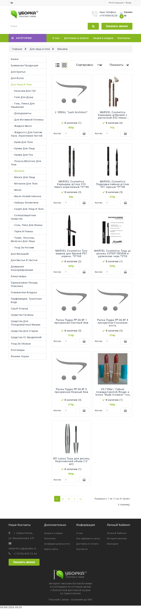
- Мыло (16, 190)
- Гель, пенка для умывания (23, 105)
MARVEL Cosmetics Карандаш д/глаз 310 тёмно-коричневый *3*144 (71, 184)
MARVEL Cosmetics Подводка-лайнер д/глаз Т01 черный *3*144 (112, 184)
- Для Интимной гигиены (27, 119)
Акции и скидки (103, 38)
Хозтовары (18, 350)
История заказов (117, 538)
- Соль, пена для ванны (27, 225)
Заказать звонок (117, 26)
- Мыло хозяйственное (26, 196)
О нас (56, 38)
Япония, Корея (20, 356)
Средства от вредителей (26, 337)
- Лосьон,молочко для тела (26, 163)
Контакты (124, 38)
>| (80, 499)
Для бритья (18, 71)
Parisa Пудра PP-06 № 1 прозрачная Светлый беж (71, 321)
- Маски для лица (23, 177)
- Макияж (18, 171)
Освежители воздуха (24, 292)
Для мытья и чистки (24, 260)
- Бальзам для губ (23, 90)
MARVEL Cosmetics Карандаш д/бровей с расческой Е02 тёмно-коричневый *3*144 (112, 116)
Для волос (17, 78)
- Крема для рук (22, 154)
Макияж (62, 49)
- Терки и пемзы (22, 231)
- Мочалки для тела (24, 183)
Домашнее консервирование (22, 268)
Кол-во (57, 133)
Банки (15, 59)
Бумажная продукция (24, 65)
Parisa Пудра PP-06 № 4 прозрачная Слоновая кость (112, 322)
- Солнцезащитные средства (23, 217)
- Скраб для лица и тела (27, 209)
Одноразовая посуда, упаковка (24, 284)
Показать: (117, 65)
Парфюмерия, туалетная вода (26, 300)
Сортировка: (85, 65)
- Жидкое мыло (21, 126)
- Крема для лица (23, 148)
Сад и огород (19, 308)
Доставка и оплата (76, 38)
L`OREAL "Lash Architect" (71, 112)
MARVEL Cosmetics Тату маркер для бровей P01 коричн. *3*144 (71, 253)
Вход (128, 2)
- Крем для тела (22, 142)
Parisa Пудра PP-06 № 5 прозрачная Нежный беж (71, 391)
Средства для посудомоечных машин (25, 323)
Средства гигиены (22, 314)
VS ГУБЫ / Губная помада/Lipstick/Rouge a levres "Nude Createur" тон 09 (112, 393)
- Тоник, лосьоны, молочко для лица (23, 239)
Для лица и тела (40, 49)
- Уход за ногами (22, 247)
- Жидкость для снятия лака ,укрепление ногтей (26, 134)
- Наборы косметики (25, 202)
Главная (17, 49)
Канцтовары (18, 276)
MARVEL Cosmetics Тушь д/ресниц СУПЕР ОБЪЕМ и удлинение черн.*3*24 (112, 253)
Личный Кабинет (117, 533)
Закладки (112, 543)
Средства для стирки (24, 331)
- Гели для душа (22, 97)
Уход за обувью (21, 343)
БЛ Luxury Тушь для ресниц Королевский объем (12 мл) (71, 461)
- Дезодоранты (21, 113)
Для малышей (20, 253)
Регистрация (116, 2)
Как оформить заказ (88, 538)
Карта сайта (51, 549)
